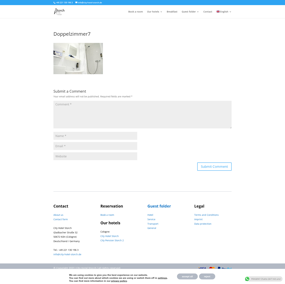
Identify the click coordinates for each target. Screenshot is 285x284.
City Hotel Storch (109, 236)
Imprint (198, 219)
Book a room (135, 12)
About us (58, 214)
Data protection (202, 223)
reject (207, 276)
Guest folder (189, 12)
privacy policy (119, 281)
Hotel (150, 214)
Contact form (60, 219)
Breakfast (172, 12)
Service (151, 219)
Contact (207, 12)
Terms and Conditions (206, 214)
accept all (187, 276)
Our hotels (153, 12)
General (151, 228)
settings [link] (162, 278)
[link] (162, 278)
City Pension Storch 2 (112, 240)
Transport (152, 223)
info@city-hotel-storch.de (67, 254)
